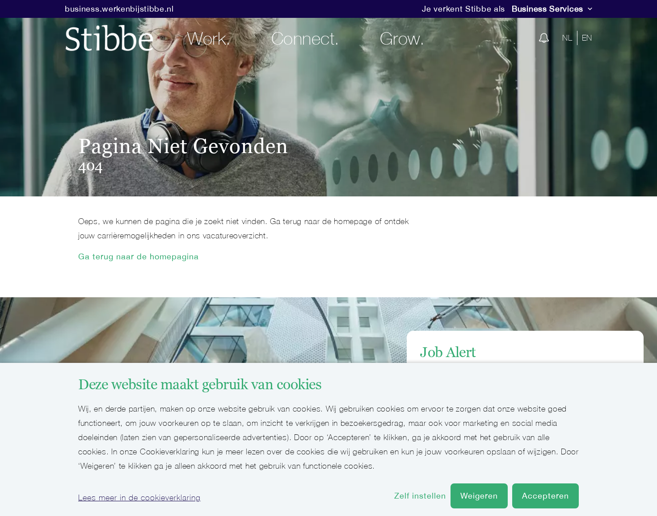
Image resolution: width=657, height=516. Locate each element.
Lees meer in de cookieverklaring (139, 497)
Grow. (402, 38)
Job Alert (448, 352)
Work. (209, 38)
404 (90, 166)
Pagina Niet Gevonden (183, 146)
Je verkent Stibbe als (463, 8)
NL (567, 37)
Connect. (305, 38)
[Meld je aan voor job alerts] (544, 38)
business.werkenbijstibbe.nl (119, 8)
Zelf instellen (420, 495)
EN (587, 37)
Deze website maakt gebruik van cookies (199, 384)
